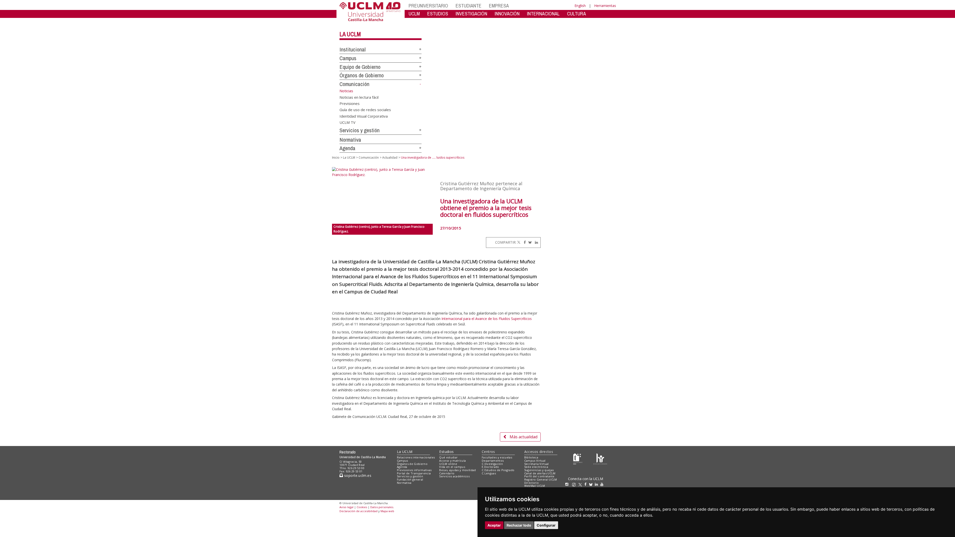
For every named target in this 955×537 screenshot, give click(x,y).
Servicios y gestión (359, 130)
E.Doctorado (490, 467)
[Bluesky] (529, 242)
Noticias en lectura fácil (359, 96)
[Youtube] (603, 484)
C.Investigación (492, 464)
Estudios (446, 451)
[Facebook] (523, 242)
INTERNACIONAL (543, 13)
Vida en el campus (452, 467)
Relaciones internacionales (416, 457)
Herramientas (605, 5)
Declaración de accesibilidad (358, 511)
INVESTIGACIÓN (471, 13)
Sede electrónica (536, 467)
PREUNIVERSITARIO (428, 5)
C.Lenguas (489, 473)
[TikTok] (575, 484)
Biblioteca (531, 457)
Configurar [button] (546, 525)
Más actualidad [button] (523, 437)
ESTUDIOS (437, 13)
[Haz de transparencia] (577, 458)
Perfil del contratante (539, 476)
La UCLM (350, 34)
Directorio (531, 483)
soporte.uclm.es (357, 475)
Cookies (362, 507)
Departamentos (493, 460)
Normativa (350, 139)
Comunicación (354, 84)
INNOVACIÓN (507, 13)
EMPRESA (499, 5)
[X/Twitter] (581, 484)
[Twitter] (518, 242)
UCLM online (448, 464)
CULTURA (576, 13)
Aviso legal (346, 507)
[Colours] (600, 458)
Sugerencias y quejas (539, 470)
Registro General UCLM (540, 479)
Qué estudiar (448, 457)
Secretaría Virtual (536, 464)
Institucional (352, 49)
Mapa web (387, 511)
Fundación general (410, 479)
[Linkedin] (535, 242)
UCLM (414, 13)
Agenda (347, 148)
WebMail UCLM (534, 486)
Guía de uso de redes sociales (365, 109)
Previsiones (349, 103)
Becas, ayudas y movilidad (457, 470)
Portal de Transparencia (414, 473)
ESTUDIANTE (468, 5)
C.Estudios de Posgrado (498, 470)
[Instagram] (568, 484)
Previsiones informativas (414, 470)
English (580, 5)
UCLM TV (347, 122)
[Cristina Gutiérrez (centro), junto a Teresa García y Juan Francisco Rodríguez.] (382, 195)
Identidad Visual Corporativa (363, 115)
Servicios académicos (454, 476)
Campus (347, 58)
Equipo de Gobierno (360, 67)
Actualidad (389, 157)
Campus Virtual (535, 460)
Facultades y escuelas (497, 457)
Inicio (335, 157)
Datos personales (381, 507)
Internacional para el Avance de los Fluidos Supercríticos (486, 318)
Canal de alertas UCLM (540, 473)
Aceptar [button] (494, 525)
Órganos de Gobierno (361, 75)
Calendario (446, 473)
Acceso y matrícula (452, 460)
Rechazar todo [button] (519, 525)
